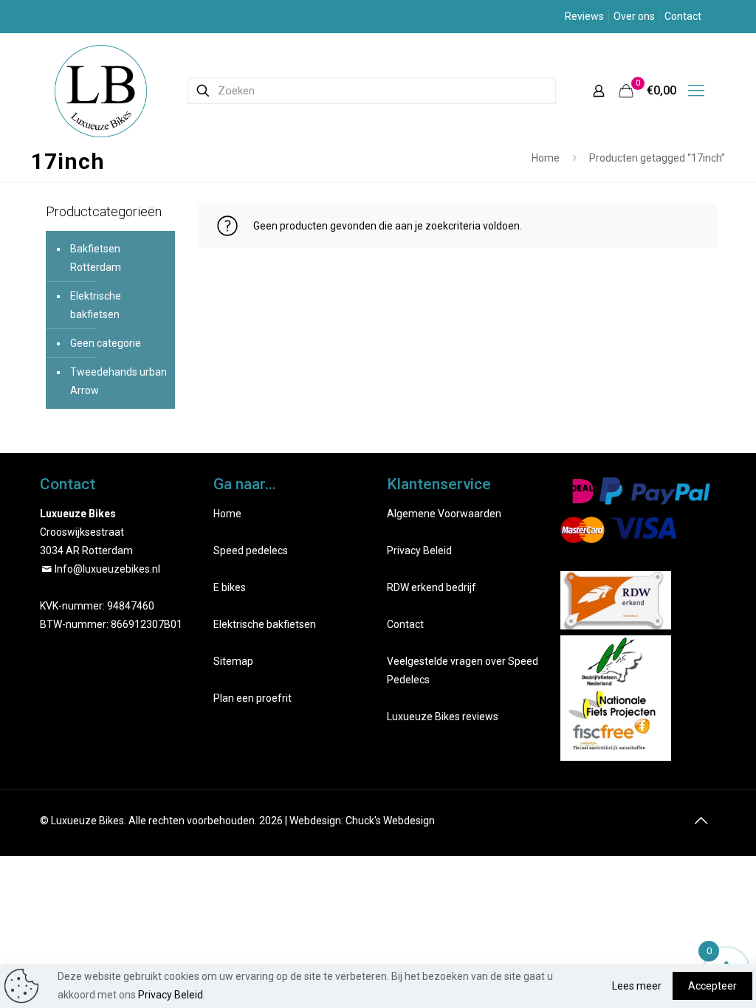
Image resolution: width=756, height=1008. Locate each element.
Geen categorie (105, 343)
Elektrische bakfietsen (95, 305)
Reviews (584, 16)
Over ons (634, 16)
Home (546, 158)
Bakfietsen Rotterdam (95, 258)
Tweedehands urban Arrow (118, 381)
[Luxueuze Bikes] (101, 90)
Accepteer (712, 986)
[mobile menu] (696, 90)
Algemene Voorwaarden (444, 513)
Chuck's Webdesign (390, 820)
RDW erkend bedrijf (431, 587)
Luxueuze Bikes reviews (442, 716)
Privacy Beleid (419, 550)
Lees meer (637, 986)
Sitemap (233, 661)
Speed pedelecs (250, 550)
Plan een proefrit (252, 698)
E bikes (229, 587)
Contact (682, 16)
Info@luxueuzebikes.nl (107, 569)
